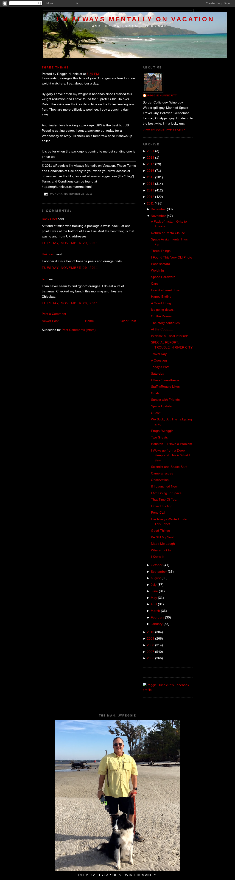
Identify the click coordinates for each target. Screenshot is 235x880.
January (156, 624)
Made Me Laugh (163, 543)
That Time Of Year (164, 499)
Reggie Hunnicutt (162, 95)
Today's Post (160, 367)
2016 (150, 170)
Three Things (55, 67)
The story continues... (166, 323)
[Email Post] (46, 194)
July (154, 584)
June (154, 591)
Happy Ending (161, 296)
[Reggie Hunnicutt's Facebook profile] (168, 690)
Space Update (161, 406)
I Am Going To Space (166, 493)
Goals (155, 393)
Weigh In (157, 270)
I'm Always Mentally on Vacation (135, 19)
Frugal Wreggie (162, 431)
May (154, 597)
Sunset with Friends (165, 399)
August (156, 578)
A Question (159, 360)
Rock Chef (49, 219)
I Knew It (157, 557)
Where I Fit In (161, 550)
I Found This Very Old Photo (171, 257)
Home (89, 321)
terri (45, 279)
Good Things (160, 530)
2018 (150, 157)
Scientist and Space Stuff (169, 467)
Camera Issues (162, 473)
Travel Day (159, 354)
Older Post (128, 321)
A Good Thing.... (163, 303)
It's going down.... (163, 309)
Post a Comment (54, 314)
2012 (150, 197)
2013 (150, 190)
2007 (150, 652)
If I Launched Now (164, 486)
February (157, 617)
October (156, 565)
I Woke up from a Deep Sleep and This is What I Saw (170, 455)
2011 (150, 203)
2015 (150, 177)
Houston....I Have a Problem (171, 444)
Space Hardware (163, 277)
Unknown (48, 254)
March (155, 611)
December (158, 209)
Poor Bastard (160, 264)
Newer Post (50, 321)
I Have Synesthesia (165, 380)
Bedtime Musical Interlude (170, 336)
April (154, 604)
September (159, 571)
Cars (154, 283)
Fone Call (158, 512)
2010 (150, 632)
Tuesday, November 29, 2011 (70, 243)
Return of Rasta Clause (168, 233)
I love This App (161, 506)
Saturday (157, 373)
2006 (150, 658)
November (158, 216)
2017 (150, 164)
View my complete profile (164, 130)
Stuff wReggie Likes (165, 386)
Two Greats (159, 437)
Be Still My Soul (162, 537)
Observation (160, 480)
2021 (150, 151)
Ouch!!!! (156, 413)
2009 (150, 638)
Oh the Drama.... (163, 316)
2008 (150, 645)
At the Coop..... (162, 329)
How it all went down (166, 290)
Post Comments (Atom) (79, 330)
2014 (150, 183)
